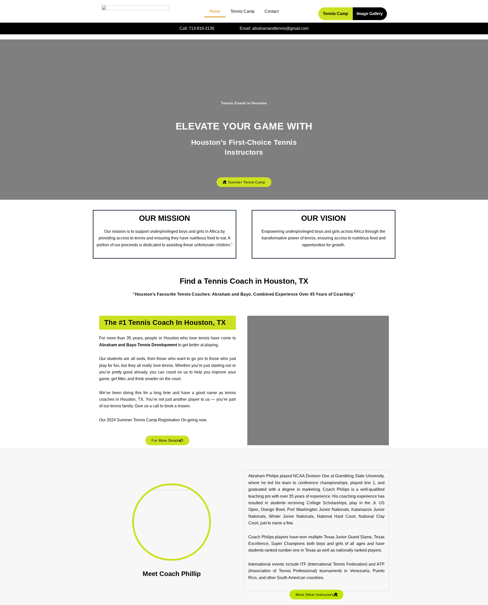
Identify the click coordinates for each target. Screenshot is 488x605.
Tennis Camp (242, 11)
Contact (272, 11)
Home (214, 11)
